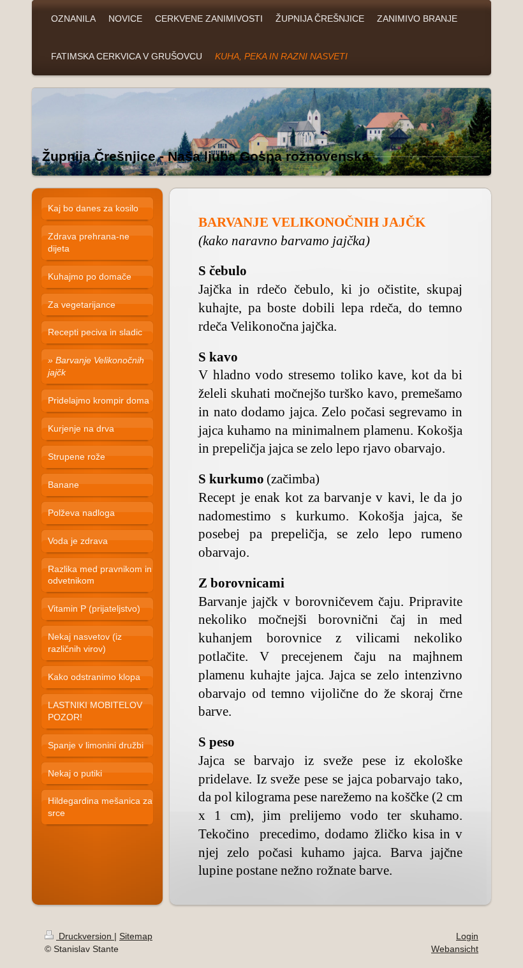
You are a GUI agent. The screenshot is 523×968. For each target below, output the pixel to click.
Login (467, 936)
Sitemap (135, 936)
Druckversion (85, 936)
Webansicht (454, 949)
